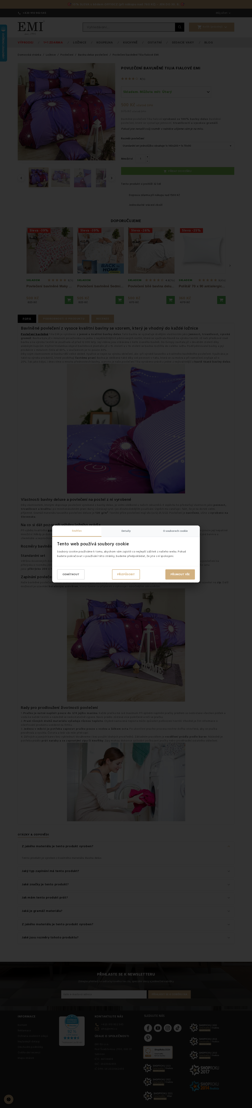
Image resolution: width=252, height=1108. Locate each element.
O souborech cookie (175, 531)
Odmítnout (70, 574)
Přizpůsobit (126, 574)
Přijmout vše (180, 574)
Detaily (126, 531)
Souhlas (77, 531)
